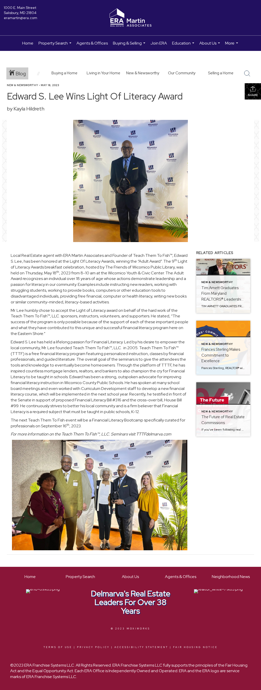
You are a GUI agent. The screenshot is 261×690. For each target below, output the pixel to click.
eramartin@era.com (20, 18)
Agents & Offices (92, 43)
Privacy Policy (93, 647)
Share (253, 95)
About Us (210, 45)
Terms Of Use (58, 647)
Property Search (55, 45)
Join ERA (158, 43)
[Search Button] (247, 73)
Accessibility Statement (141, 647)
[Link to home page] (130, 18)
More (232, 45)
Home (27, 43)
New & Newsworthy (22, 85)
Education (183, 45)
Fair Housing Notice (195, 647)
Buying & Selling (130, 45)
